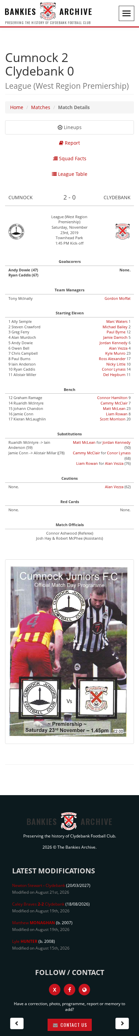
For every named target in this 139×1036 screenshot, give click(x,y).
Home (16, 107)
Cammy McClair (114, 403)
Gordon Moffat (118, 298)
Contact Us (73, 1024)
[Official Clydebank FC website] (84, 989)
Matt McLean (114, 408)
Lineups (72, 127)
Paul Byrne (116, 331)
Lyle (24, 941)
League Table (72, 174)
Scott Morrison (113, 418)
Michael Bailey (115, 326)
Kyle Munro (115, 353)
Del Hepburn (114, 374)
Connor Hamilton (112, 397)
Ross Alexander (112, 358)
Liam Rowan (117, 413)
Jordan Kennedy (114, 342)
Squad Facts (72, 158)
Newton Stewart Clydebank (38, 885)
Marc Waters (117, 321)
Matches (40, 107)
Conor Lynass (114, 369)
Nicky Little (116, 364)
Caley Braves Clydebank (38, 904)
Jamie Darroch (115, 337)
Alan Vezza (118, 348)
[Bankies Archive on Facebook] (69, 989)
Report (71, 143)
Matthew (33, 923)
